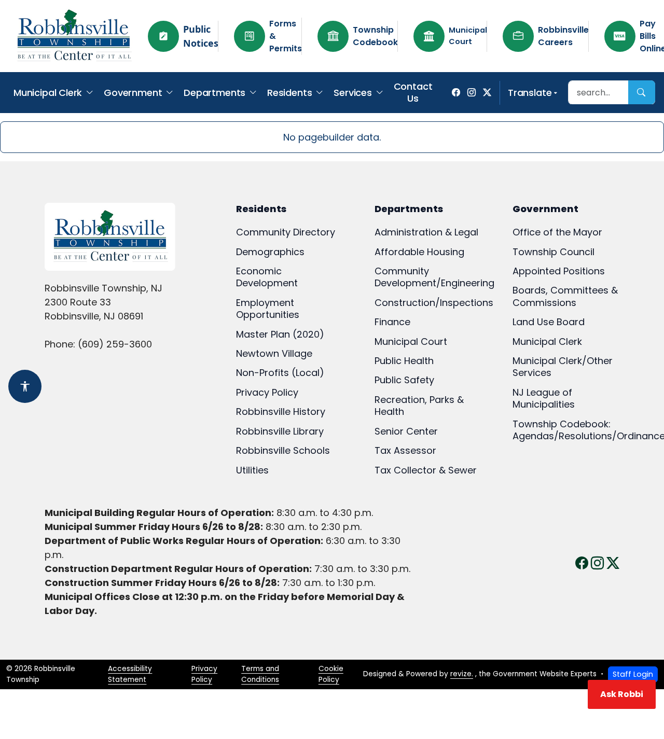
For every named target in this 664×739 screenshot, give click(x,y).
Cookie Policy (331, 674)
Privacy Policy (204, 674)
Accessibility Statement (130, 674)
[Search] (641, 92)
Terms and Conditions (260, 674)
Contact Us (413, 92)
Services (353, 92)
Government (133, 92)
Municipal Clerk (47, 92)
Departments (214, 92)
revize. (461, 674)
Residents (289, 92)
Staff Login (633, 674)
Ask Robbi (621, 694)
